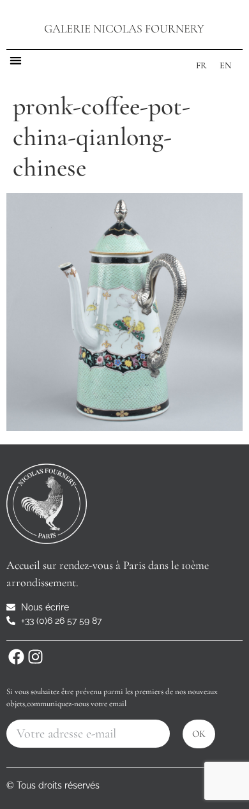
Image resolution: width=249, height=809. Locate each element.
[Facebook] (16, 657)
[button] (15, 60)
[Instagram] (35, 657)
